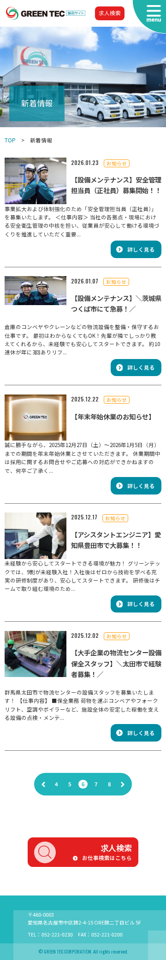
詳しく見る (141, 249)
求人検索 (110, 13)
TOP (10, 140)
